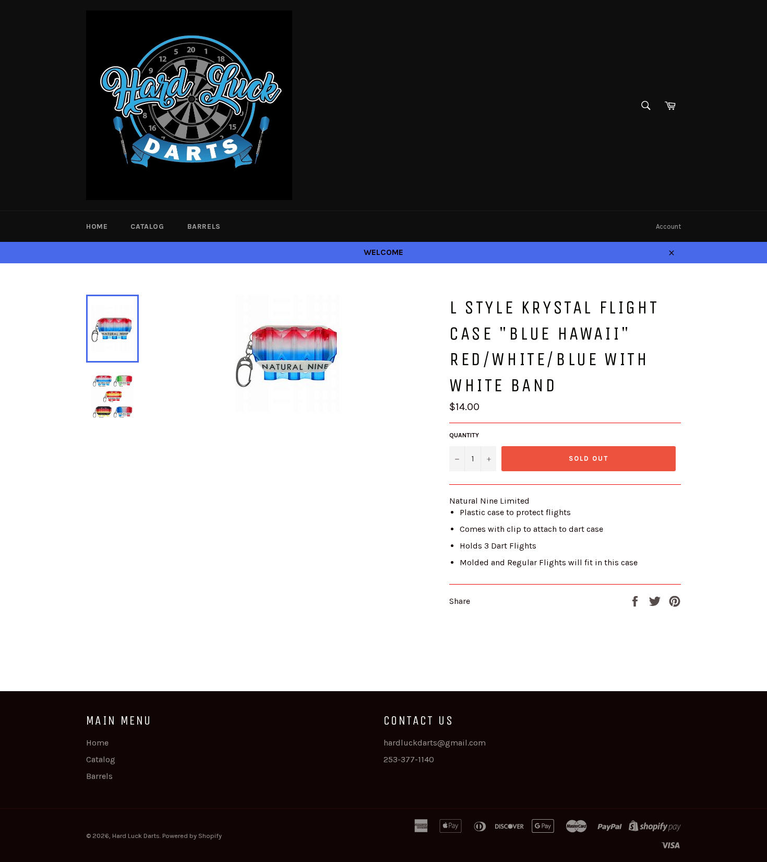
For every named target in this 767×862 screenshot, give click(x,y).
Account (668, 226)
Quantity (464, 435)
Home (96, 226)
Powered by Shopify (192, 836)
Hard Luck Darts (136, 836)
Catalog (147, 226)
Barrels (204, 226)
